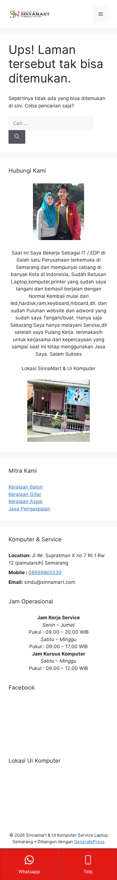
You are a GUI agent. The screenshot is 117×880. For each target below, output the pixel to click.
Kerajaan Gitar (25, 494)
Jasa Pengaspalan (29, 509)
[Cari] (17, 137)
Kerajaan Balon (26, 487)
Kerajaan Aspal (26, 501)
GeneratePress (89, 841)
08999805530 (45, 572)
